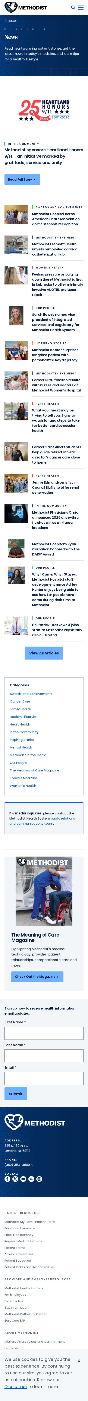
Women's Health (23, 785)
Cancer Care (20, 701)
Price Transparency (18, 1235)
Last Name (22, 1045)
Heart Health (20, 724)
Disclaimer (15, 1387)
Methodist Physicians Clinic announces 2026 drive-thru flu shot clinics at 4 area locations (55, 520)
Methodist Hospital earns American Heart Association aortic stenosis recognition (55, 219)
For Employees (15, 1294)
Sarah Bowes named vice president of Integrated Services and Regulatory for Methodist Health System (55, 322)
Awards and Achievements (31, 693)
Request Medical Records (23, 1241)
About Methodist (21, 1333)
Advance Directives (18, 1254)
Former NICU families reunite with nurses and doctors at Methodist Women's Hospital (56, 385)
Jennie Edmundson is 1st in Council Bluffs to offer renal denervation (55, 487)
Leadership (12, 1348)
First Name (23, 1022)
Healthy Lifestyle (23, 716)
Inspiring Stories (22, 739)
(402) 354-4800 (17, 1165)
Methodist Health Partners (23, 1288)
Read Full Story (20, 179)
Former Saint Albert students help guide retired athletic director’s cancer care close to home (56, 455)
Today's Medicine (23, 778)
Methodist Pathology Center (25, 1314)
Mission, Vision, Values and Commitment (34, 1342)
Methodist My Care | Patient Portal (29, 1222)
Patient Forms (14, 1248)
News (12, 20)
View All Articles (44, 653)
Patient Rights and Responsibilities (29, 1267)
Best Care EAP (14, 1320)
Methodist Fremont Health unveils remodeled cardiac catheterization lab (54, 249)
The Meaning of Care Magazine (34, 770)
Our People (18, 762)
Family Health (20, 709)
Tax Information (16, 1307)
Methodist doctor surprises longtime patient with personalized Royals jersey (55, 355)
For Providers (13, 1301)
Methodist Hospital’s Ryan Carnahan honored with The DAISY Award (56, 549)
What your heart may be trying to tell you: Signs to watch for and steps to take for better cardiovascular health (55, 420)
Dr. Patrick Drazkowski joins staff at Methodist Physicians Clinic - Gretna (57, 630)
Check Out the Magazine (35, 976)
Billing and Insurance (19, 1228)
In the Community (24, 732)
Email (18, 1067)
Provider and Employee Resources (37, 1279)
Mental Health (21, 747)
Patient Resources (22, 1213)
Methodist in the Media (28, 755)
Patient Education (17, 1260)
